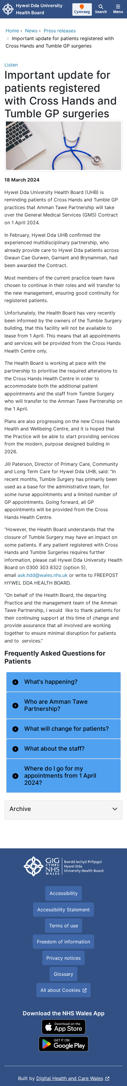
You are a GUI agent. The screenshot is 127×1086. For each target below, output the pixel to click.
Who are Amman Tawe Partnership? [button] (56, 705)
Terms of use (63, 926)
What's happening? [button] (51, 681)
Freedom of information (63, 942)
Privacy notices (63, 958)
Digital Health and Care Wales (69, 1078)
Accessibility (64, 893)
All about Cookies (60, 990)
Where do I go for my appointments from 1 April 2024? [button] (60, 775)
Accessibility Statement (63, 910)
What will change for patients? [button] (66, 728)
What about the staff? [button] (54, 748)
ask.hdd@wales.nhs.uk (43, 575)
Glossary (63, 974)
